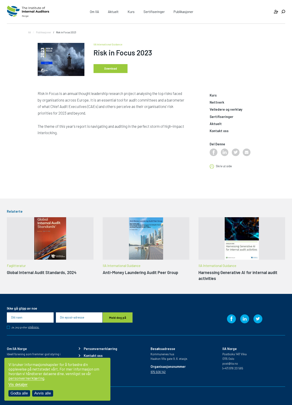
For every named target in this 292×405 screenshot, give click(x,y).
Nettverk (217, 102)
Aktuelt (113, 12)
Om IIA (94, 12)
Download (110, 68)
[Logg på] (276, 12)
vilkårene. (33, 327)
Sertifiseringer (154, 12)
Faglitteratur (16, 265)
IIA (29, 32)
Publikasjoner (183, 12)
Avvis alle (42, 393)
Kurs (131, 12)
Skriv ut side (224, 166)
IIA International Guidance (108, 44)
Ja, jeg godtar (25, 327)
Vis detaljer (18, 384)
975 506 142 (158, 372)
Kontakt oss (219, 131)
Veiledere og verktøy (226, 109)
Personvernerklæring (100, 348)
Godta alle (19, 393)
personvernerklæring (26, 378)
